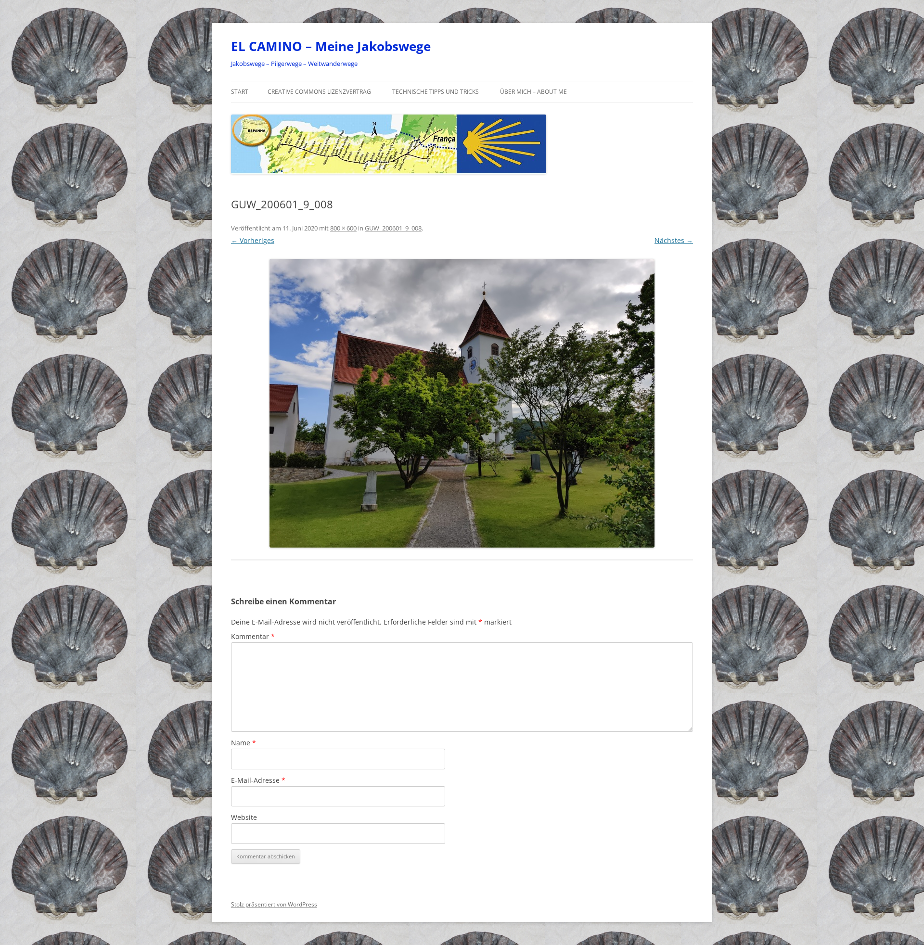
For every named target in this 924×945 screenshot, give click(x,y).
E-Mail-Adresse (258, 780)
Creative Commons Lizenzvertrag (319, 92)
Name (243, 742)
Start (239, 92)
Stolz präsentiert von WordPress (274, 904)
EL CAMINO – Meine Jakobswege (331, 46)
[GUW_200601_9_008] (462, 403)
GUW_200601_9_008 (393, 228)
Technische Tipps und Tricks (435, 92)
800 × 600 (343, 228)
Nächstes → (673, 240)
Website (244, 817)
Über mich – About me (533, 92)
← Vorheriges (252, 240)
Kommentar (253, 636)
